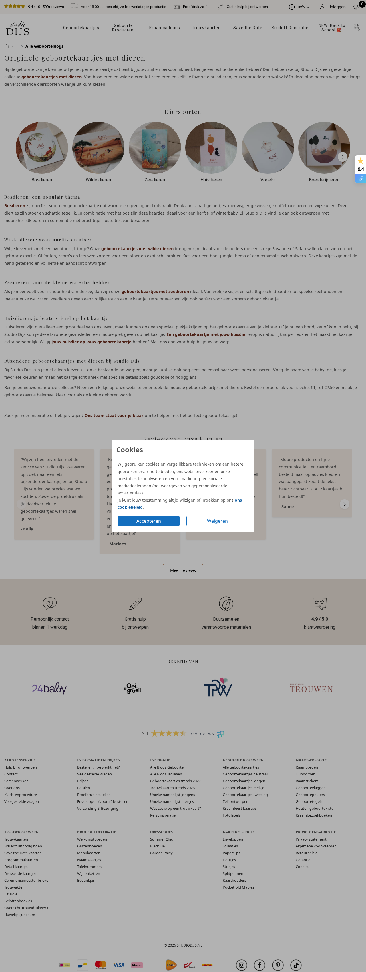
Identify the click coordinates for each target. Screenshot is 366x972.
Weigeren (217, 521)
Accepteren (148, 521)
